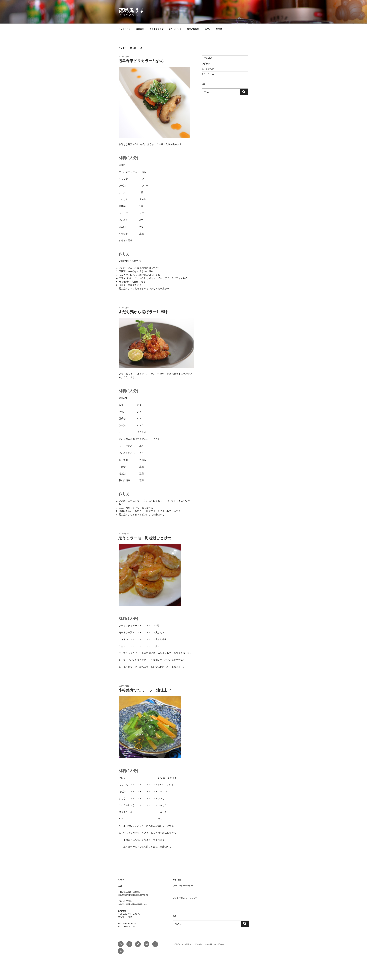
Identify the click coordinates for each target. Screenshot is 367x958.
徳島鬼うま (132, 10)
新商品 (219, 29)
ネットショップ (157, 29)
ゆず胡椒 (206, 63)
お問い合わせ (193, 29)
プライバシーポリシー (183, 885)
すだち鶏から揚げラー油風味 (143, 312)
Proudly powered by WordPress (209, 944)
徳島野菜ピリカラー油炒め (141, 61)
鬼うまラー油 (208, 74)
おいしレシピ (175, 29)
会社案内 (140, 29)
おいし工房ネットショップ (185, 898)
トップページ (124, 29)
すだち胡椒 (207, 58)
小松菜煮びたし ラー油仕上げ (144, 690)
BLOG (207, 29)
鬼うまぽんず (208, 69)
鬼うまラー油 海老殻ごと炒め (146, 538)
